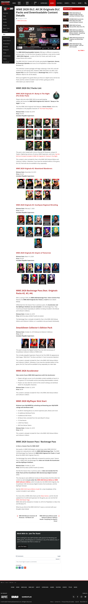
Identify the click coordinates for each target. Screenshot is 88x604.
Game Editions (7, 40)
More (79, 3)
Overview (5, 13)
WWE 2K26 (19, 3)
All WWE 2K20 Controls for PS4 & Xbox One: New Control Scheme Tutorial (76, 20)
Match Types (6, 28)
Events (67, 3)
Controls (5, 31)
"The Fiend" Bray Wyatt (45, 108)
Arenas (5, 25)
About (51, 601)
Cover (4, 53)
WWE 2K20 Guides (22, 20)
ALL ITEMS (81, 50)
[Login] (17, 568)
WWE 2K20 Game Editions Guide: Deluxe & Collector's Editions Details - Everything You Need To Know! (77, 32)
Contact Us (57, 601)
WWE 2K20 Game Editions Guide (30, 489)
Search (77, 601)
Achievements (6, 56)
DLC (4, 34)
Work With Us (83, 601)
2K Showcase (6, 37)
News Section (45, 496)
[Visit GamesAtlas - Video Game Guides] (27, 596)
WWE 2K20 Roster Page (22, 500)
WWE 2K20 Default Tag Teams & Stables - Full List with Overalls (76, 45)
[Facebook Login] (20, 568)
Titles (73, 3)
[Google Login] (25, 568)
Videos (5, 59)
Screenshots (6, 43)
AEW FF (35, 3)
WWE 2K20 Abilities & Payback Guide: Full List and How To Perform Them (76, 14)
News (14, 3)
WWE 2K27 (27, 3)
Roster (5, 19)
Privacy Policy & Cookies (68, 601)
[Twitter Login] (22, 568)
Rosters (59, 3)
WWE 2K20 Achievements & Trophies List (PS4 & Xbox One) (76, 39)
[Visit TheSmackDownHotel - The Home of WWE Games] (4, 596)
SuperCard (44, 3)
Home (12, 587)
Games (52, 3)
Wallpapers (6, 50)
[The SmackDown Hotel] (5, 3)
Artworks (5, 46)
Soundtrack (6, 62)
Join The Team (22, 546)
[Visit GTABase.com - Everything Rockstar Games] (15, 596)
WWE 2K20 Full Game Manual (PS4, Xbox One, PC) (76, 26)
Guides (5, 22)
